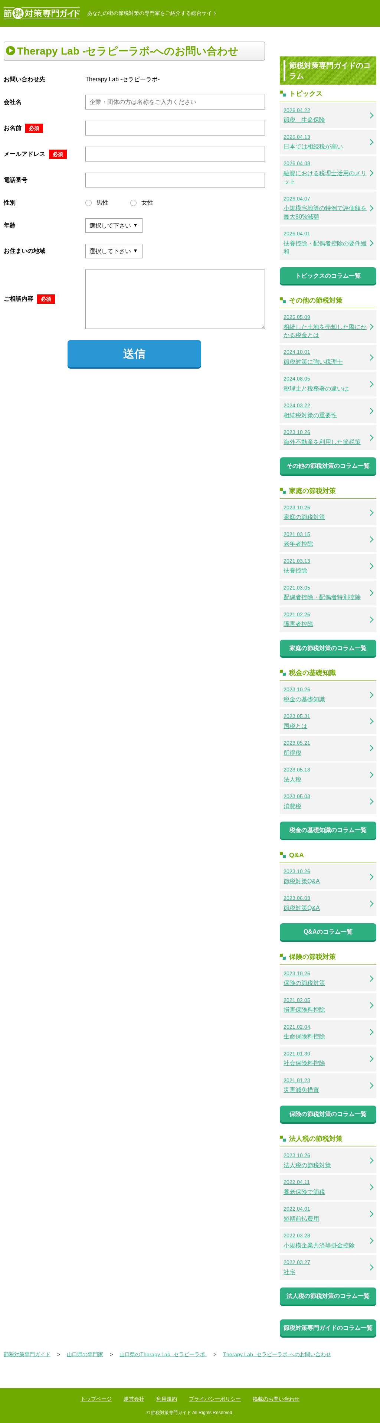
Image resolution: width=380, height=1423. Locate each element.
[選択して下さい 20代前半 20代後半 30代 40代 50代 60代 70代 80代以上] (113, 225)
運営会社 (134, 1399)
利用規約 (166, 1399)
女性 (147, 202)
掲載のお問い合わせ (276, 1399)
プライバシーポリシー (215, 1399)
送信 (134, 353)
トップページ (96, 1399)
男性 (102, 202)
